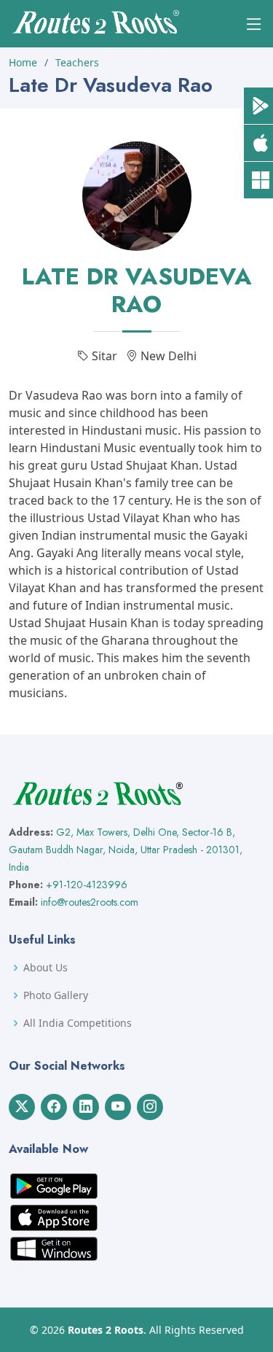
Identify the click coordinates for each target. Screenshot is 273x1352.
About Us (45, 968)
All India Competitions (77, 1023)
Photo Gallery (55, 995)
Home (23, 62)
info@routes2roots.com (89, 902)
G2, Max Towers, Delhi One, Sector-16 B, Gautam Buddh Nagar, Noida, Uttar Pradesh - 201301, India (125, 849)
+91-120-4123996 (86, 884)
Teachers (77, 62)
